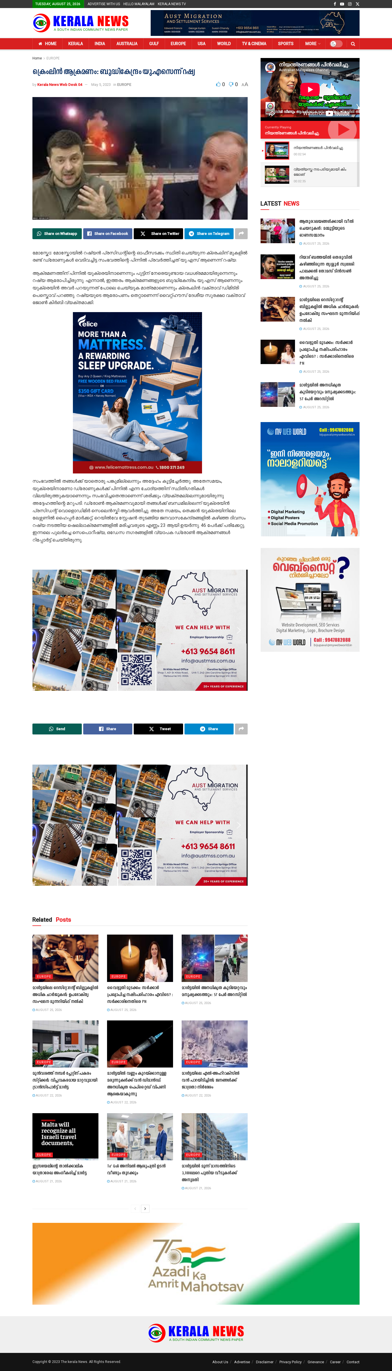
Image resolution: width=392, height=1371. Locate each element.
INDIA (100, 43)
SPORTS (286, 43)
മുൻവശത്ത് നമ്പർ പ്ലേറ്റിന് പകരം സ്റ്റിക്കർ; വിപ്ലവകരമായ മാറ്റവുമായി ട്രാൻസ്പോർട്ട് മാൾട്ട (64, 1080)
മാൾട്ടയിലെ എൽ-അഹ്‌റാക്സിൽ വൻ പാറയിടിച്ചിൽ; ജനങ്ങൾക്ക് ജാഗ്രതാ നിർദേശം (210, 1080)
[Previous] (135, 1209)
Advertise (242, 1362)
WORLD (224, 43)
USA (201, 43)
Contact (353, 1362)
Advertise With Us (104, 4)
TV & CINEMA (254, 43)
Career (335, 1362)
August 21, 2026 (48, 1181)
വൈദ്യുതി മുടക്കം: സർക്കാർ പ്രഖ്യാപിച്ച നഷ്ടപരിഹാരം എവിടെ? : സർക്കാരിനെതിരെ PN (140, 995)
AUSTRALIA (127, 43)
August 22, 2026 (48, 1095)
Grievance (316, 1362)
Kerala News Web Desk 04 (59, 84)
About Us (220, 1362)
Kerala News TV (172, 4)
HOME (51, 43)
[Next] (145, 1209)
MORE (311, 43)
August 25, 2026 (48, 1010)
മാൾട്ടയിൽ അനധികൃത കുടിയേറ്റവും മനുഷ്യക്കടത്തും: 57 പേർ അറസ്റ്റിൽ (327, 392)
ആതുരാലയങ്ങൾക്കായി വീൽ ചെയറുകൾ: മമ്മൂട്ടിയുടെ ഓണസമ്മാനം (326, 229)
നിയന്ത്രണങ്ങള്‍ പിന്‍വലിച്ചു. (292, 133)
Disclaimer (264, 1362)
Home (37, 58)
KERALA (75, 43)
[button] (41, 392)
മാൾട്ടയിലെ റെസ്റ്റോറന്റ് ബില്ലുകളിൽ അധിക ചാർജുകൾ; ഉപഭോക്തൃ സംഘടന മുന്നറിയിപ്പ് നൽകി (65, 995)
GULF (154, 43)
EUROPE (178, 43)
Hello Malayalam (138, 4)
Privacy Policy (291, 1362)
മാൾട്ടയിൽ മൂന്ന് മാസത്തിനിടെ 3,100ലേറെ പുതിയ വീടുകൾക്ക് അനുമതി (209, 1173)
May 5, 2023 (101, 84)
